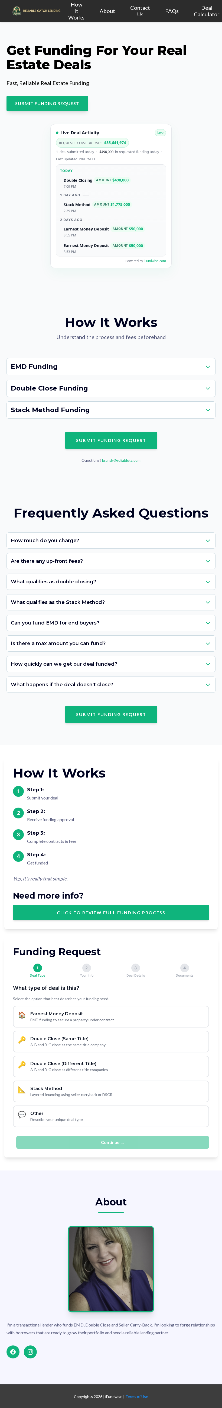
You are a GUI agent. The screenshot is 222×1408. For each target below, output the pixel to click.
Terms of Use (136, 1396)
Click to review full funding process (111, 912)
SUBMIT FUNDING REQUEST (47, 103)
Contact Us (140, 10)
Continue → (113, 1142)
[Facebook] (12, 1351)
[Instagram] (30, 1351)
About (107, 11)
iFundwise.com (155, 261)
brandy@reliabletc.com (121, 460)
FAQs (172, 11)
